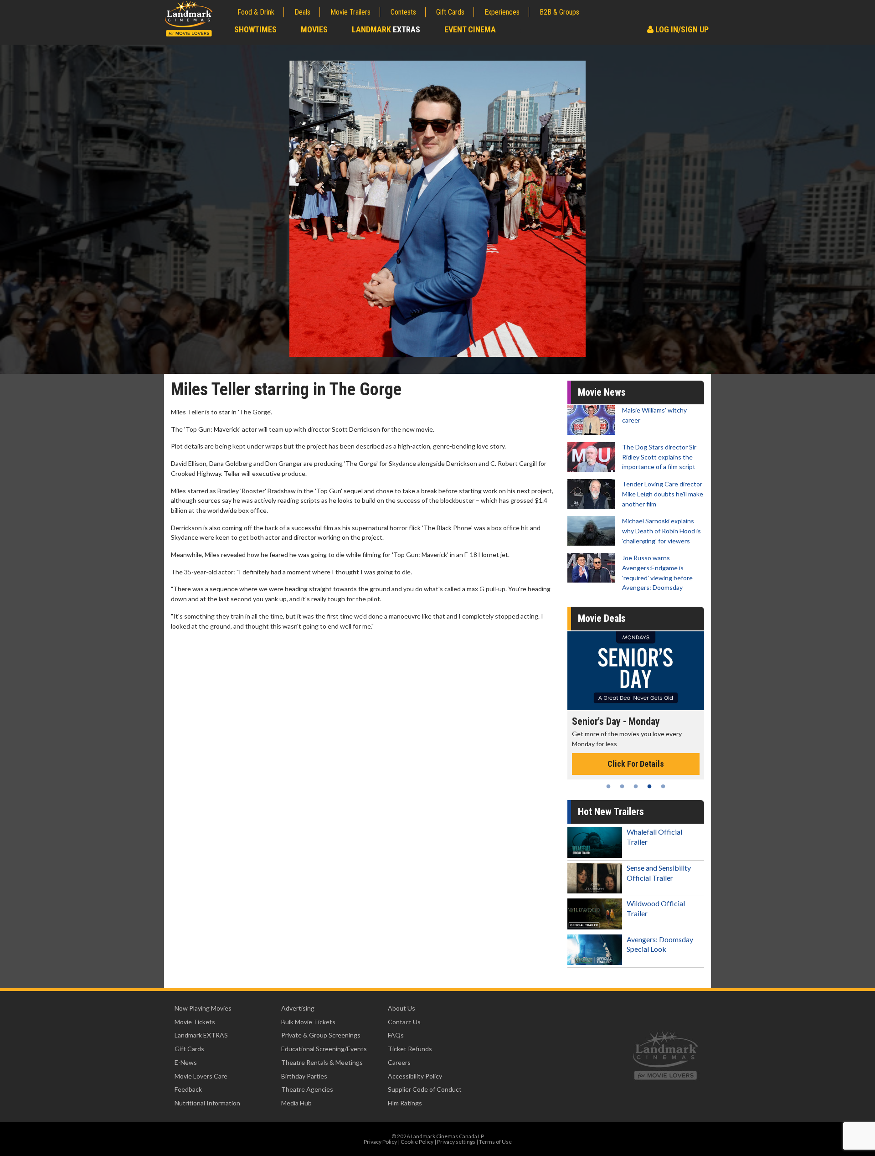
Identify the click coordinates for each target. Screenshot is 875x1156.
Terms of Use (495, 1141)
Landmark (386, 29)
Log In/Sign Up (681, 29)
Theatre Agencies (307, 1089)
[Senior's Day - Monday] (635, 670)
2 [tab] (622, 786)
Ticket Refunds (410, 1049)
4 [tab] (649, 786)
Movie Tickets (195, 1022)
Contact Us (404, 1022)
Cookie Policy (417, 1141)
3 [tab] (635, 786)
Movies (314, 29)
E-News (186, 1062)
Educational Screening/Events (324, 1049)
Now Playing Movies (203, 1008)
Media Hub (296, 1103)
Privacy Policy (380, 1141)
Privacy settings (456, 1141)
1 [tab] (608, 786)
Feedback (188, 1089)
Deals (302, 12)
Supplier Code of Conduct (425, 1089)
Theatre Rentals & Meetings (322, 1062)
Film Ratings (405, 1103)
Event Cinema (470, 29)
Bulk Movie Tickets (308, 1022)
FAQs (396, 1035)
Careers (399, 1062)
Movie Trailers (350, 12)
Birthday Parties (304, 1076)
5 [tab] (663, 786)
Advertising (297, 1008)
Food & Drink (255, 12)
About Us (401, 1008)
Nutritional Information (207, 1103)
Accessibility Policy (415, 1076)
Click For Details (635, 764)
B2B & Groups (559, 12)
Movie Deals (602, 618)
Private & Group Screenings (320, 1035)
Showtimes (255, 29)
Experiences (502, 12)
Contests (403, 12)
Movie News (602, 392)
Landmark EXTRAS (201, 1035)
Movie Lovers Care (201, 1076)
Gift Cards (450, 12)
